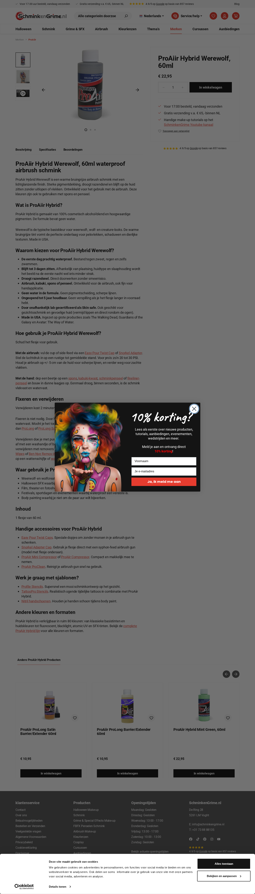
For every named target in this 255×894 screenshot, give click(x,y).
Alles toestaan (224, 863)
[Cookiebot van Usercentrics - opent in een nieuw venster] (24, 887)
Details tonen (57, 886)
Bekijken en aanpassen (222, 875)
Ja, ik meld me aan (164, 481)
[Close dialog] (194, 408)
